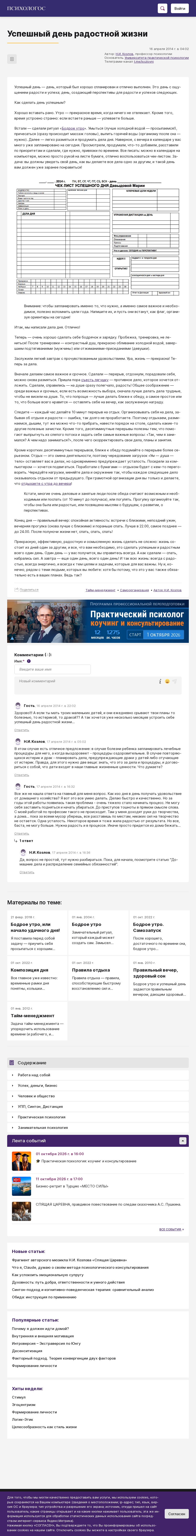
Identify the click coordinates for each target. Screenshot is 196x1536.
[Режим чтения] (12, 59)
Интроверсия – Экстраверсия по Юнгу (46, 1343)
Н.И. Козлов (124, 54)
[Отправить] (174, 681)
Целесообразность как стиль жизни (44, 1427)
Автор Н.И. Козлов (167, 590)
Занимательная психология (43, 1127)
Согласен (176, 1514)
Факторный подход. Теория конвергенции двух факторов (64, 1358)
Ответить (21, 730)
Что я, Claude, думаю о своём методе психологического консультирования (80, 1267)
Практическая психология (41, 1117)
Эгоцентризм (23, 1404)
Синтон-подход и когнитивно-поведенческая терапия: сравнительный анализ (83, 1289)
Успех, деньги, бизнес (37, 1085)
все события (170, 1229)
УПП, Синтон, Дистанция (40, 1106)
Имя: (21, 661)
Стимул (19, 1397)
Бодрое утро (73, 128)
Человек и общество (36, 1096)
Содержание (32, 1063)
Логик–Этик (22, 1419)
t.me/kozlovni (144, 61)
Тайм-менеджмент (100, 590)
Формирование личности (34, 1365)
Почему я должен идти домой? (40, 1328)
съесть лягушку (95, 379)
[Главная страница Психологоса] (28, 8)
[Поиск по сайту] (162, 8)
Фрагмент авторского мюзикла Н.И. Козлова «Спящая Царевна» (69, 1260)
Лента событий (29, 1140)
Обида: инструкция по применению (44, 1297)
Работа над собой (34, 1075)
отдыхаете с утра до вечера (46, 483)
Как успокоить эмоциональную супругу (48, 1275)
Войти (179, 8)
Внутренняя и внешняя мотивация (43, 1336)
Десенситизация (27, 1351)
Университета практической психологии (157, 58)
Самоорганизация (134, 590)
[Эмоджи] (167, 681)
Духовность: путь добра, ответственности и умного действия (68, 1282)
